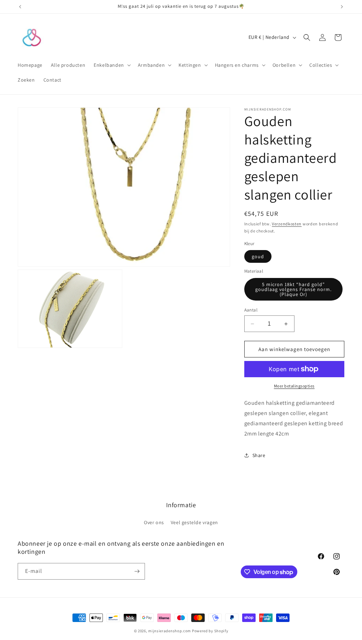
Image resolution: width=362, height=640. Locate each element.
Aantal (250, 310)
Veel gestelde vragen (194, 522)
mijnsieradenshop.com (169, 630)
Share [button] (258, 455)
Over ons (154, 522)
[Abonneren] (137, 571)
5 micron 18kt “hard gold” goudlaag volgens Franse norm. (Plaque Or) (293, 289)
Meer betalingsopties (294, 386)
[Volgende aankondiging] (342, 6)
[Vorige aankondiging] (20, 6)
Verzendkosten (287, 223)
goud (258, 256)
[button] (111, 65)
